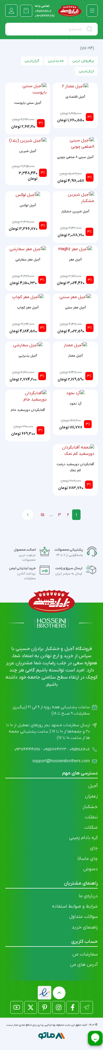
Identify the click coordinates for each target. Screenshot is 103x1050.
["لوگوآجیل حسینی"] (70, 10)
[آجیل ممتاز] (75, 345)
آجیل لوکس (28, 205)
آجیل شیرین (27, 151)
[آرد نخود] (75, 393)
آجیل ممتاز (75, 355)
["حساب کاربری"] (11, 10)
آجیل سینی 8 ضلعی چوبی (75, 157)
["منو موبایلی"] (92, 10)
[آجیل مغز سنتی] (75, 297)
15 (42, 515)
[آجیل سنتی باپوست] (28, 89)
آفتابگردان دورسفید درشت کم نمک (75, 467)
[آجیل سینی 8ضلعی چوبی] (75, 143)
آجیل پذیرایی (27, 355)
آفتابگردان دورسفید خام (28, 410)
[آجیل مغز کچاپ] (28, 297)
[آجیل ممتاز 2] (75, 86)
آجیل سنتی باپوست (27, 103)
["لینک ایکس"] (30, 1007)
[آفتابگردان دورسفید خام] (28, 396)
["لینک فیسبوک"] (72, 1007)
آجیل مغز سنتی (75, 307)
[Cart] (26, 10)
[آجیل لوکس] (28, 194)
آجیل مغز (75, 259)
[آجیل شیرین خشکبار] (75, 197)
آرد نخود (75, 403)
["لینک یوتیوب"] (16, 1007)
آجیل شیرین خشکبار (75, 211)
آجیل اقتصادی (75, 97)
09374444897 (45, 16)
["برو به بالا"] (59, 993)
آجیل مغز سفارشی (27, 259)
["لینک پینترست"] (44, 1007)
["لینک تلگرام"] (86, 1007)
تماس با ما (43, 9)
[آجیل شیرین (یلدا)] (27, 140)
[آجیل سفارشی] (28, 345)
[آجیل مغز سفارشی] (28, 249)
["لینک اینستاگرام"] (58, 1007)
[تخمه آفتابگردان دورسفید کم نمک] (75, 450)
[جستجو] (90, 29)
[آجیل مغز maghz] (75, 249)
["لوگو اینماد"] (44, 992)
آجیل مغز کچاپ (28, 307)
